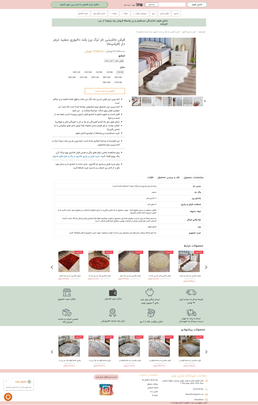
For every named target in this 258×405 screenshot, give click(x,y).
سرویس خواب (141, 13)
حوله (126, 13)
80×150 (99, 72)
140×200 (95, 77)
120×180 (76, 72)
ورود (133, 5)
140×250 (83, 77)
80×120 (109, 72)
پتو (153, 13)
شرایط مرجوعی (152, 387)
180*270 (118, 82)
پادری (176, 13)
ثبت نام (127, 5)
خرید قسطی (83, 13)
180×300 (106, 82)
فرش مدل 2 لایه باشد (114, 60)
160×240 (72, 77)
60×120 (120, 72)
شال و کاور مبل (99, 13)
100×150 (88, 72)
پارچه (114, 13)
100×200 (118, 77)
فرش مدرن (164, 13)
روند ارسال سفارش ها (150, 380)
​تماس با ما (154, 391)
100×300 (106, 77)
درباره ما (155, 395)
